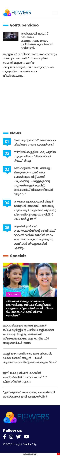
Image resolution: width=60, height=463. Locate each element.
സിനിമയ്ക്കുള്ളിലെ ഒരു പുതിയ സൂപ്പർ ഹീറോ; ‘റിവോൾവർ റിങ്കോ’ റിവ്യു (35, 156)
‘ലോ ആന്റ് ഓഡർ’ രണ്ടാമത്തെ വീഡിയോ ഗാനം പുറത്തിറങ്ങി (35, 143)
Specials (18, 256)
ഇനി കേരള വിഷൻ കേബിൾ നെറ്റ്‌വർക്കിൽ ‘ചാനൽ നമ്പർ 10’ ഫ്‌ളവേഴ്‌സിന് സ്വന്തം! (25, 377)
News (15, 133)
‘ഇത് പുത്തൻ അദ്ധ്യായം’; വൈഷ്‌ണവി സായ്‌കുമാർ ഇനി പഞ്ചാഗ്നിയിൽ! (29, 395)
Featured (14, 294)
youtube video (24, 25)
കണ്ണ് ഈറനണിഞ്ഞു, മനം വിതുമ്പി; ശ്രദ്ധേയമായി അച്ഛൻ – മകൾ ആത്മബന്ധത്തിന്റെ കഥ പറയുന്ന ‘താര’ (30, 358)
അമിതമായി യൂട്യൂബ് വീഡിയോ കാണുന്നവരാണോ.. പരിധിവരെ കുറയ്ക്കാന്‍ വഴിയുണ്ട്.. (37, 41)
